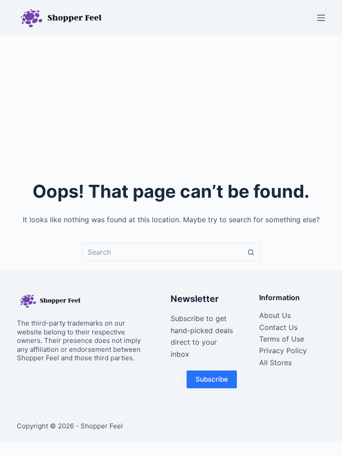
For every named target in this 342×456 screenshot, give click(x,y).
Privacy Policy (283, 350)
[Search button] (251, 252)
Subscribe (211, 379)
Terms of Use (281, 338)
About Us (275, 315)
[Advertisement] (171, 102)
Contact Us (278, 327)
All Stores (275, 362)
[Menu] (321, 18)
